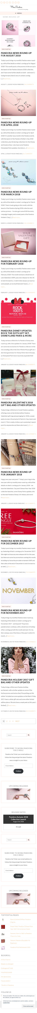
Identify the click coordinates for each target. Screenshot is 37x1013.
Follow (18, 771)
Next (17, 721)
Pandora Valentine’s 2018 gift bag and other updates (18, 403)
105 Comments (31, 434)
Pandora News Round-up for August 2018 (16, 54)
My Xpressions (6, 976)
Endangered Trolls (7, 968)
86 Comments (27, 153)
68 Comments (31, 641)
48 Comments (30, 364)
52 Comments (30, 292)
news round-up (6, 49)
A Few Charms (5, 959)
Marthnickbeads (6, 972)
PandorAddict (5, 981)
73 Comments (30, 572)
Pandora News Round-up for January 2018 (16, 473)
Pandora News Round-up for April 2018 (16, 123)
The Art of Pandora (7, 985)
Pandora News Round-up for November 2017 (16, 611)
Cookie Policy (6, 1002)
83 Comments (30, 711)
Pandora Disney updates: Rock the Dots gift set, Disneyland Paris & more (16, 333)
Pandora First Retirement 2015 (20, 947)
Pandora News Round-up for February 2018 (16, 262)
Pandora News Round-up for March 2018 (16, 193)
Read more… (7, 78)
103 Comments (30, 503)
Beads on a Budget (7, 964)
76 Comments (29, 84)
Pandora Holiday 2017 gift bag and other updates (17, 681)
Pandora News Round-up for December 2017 (16, 542)
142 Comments (29, 223)
